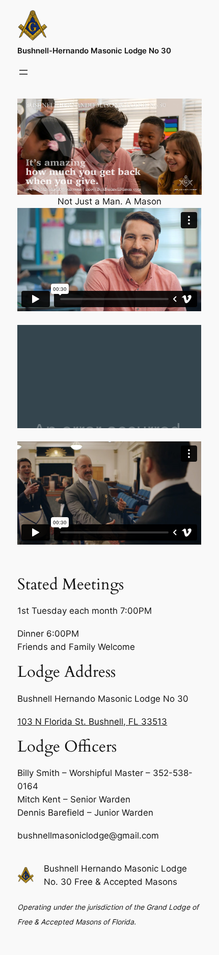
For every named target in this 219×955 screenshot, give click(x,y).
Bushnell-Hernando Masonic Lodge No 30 (94, 50)
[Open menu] (23, 72)
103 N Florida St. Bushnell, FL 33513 (92, 722)
